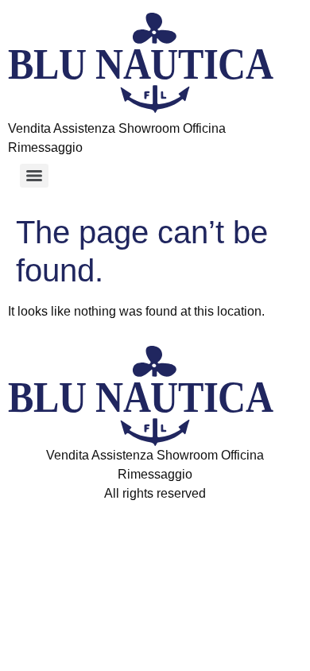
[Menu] (34, 176)
